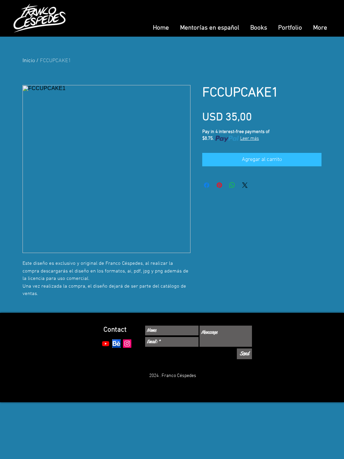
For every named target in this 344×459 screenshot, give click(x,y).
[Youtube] (105, 343)
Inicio (29, 60)
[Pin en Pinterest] (219, 185)
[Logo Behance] (116, 343)
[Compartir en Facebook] (207, 185)
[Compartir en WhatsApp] (232, 185)
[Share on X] (245, 185)
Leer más (249, 138)
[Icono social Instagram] (127, 343)
